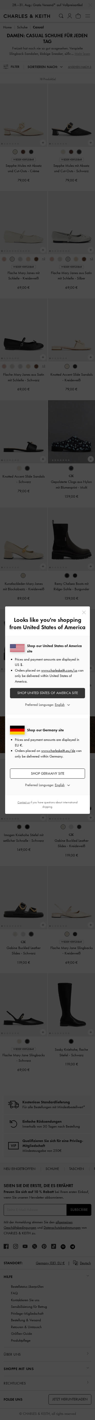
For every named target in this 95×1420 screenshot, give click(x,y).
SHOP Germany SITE (47, 773)
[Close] (83, 612)
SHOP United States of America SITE (47, 693)
